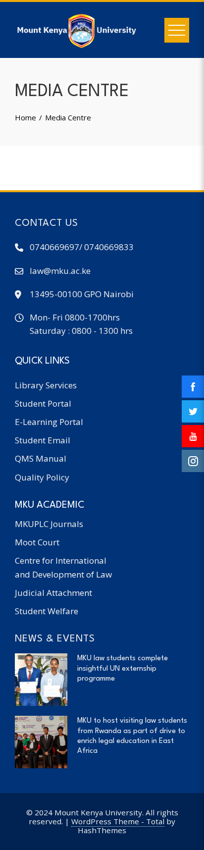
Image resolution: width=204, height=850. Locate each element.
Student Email (42, 440)
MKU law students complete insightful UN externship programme (122, 668)
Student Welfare (46, 611)
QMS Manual (40, 458)
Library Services (46, 385)
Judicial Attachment (53, 592)
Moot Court (37, 542)
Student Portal (43, 403)
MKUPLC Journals (49, 524)
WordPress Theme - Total (117, 821)
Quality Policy (42, 477)
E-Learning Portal (49, 421)
